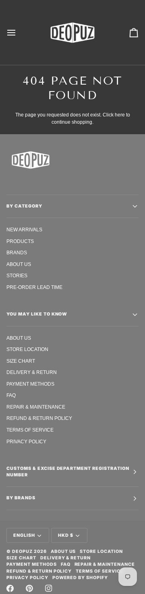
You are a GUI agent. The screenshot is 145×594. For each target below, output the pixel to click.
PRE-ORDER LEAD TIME (34, 287)
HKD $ (65, 535)
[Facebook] (10, 588)
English (24, 535)
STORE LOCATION (27, 349)
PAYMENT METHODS (30, 383)
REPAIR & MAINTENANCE (35, 406)
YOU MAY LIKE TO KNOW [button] (36, 314)
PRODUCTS (20, 241)
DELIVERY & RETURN (31, 372)
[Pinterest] (29, 588)
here (120, 114)
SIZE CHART (20, 360)
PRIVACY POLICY (26, 441)
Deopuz (22, 551)
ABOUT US (18, 264)
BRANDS (16, 252)
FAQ (11, 395)
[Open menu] (18, 32)
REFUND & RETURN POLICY (39, 418)
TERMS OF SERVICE (30, 429)
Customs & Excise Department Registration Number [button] (67, 472)
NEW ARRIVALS (24, 229)
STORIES (16, 275)
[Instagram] (48, 588)
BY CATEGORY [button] (24, 206)
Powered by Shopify (80, 577)
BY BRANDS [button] (20, 498)
